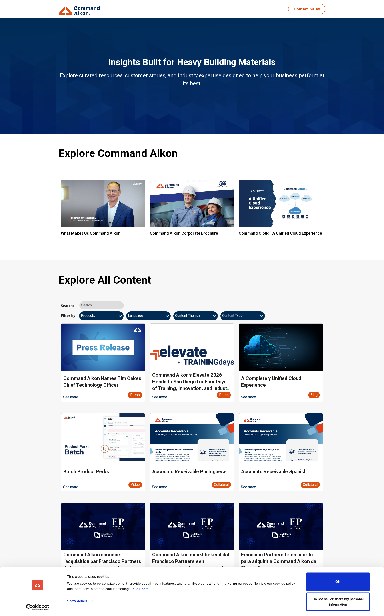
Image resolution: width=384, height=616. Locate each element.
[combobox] (101, 317)
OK (337, 582)
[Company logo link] (80, 9)
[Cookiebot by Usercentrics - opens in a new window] (37, 607)
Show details (77, 601)
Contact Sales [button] (307, 9)
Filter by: (68, 315)
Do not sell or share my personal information (338, 601)
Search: (67, 305)
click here (141, 589)
